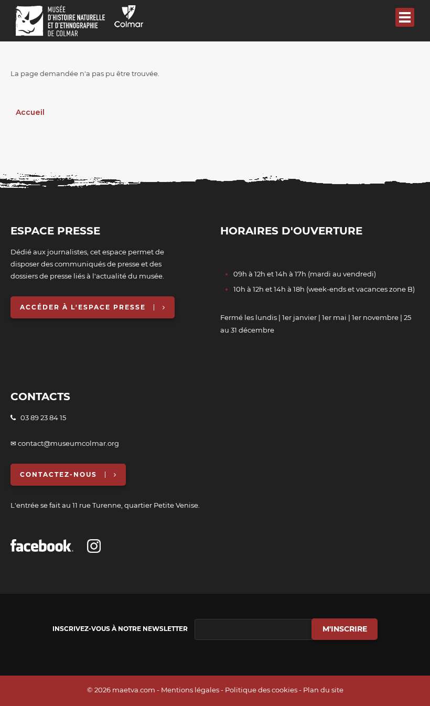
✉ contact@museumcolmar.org (64, 443)
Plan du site (323, 690)
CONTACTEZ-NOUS (58, 474)
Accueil (30, 112)
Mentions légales (190, 690)
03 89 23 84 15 (41, 417)
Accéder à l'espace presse (83, 307)
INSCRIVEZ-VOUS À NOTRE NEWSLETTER (120, 629)
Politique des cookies (261, 690)
